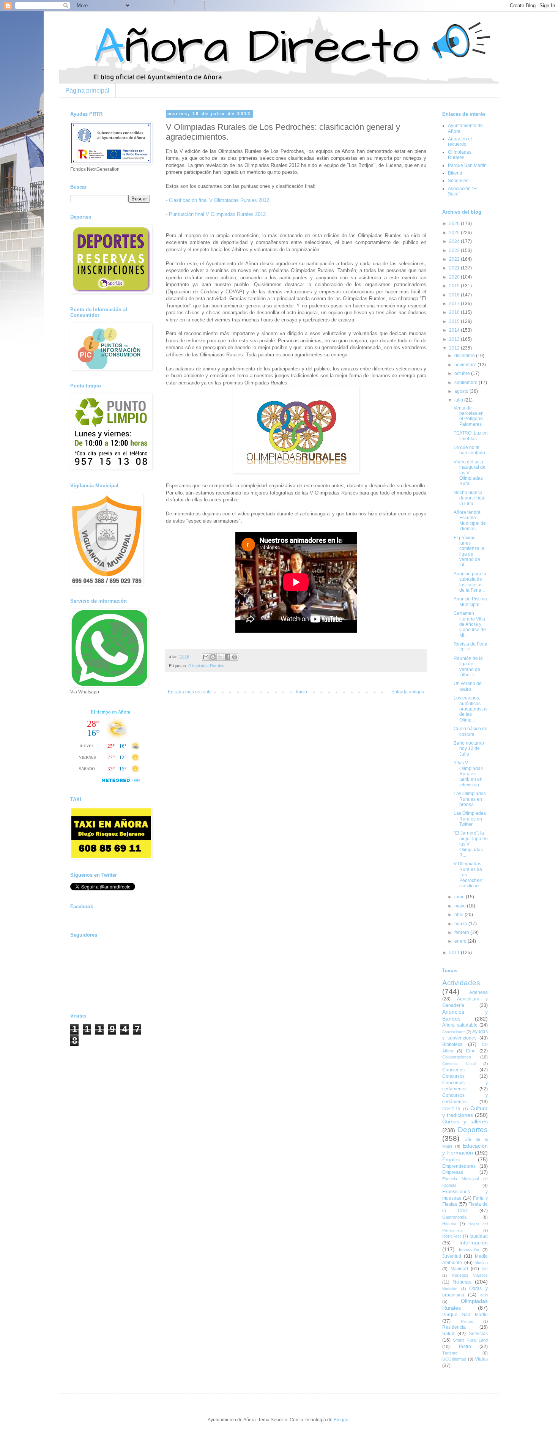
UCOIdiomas (454, 1359)
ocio (484, 1295)
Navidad (459, 1268)
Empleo (451, 1159)
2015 (455, 321)
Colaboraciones (456, 1057)
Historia (449, 1223)
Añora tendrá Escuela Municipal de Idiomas (470, 520)
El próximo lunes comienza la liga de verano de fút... (469, 551)
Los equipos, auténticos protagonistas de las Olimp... (470, 709)
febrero (462, 932)
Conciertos (453, 1070)
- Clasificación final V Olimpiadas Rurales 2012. (218, 200)
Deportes (473, 1130)
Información (473, 1243)
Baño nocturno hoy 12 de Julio (469, 748)
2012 (455, 348)
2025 (455, 232)
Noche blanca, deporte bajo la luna (469, 498)
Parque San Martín (467, 165)
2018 (455, 295)
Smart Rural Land (470, 1340)
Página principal (87, 90)
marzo (461, 923)
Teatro (464, 1346)
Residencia (454, 1327)
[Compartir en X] (220, 657)
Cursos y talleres (465, 1121)
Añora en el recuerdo (460, 141)
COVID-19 (451, 1109)
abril (459, 914)
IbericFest (451, 1236)
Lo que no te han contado (469, 450)
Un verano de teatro (468, 686)
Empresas (452, 1172)
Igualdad (479, 1236)
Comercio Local (459, 1064)
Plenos (467, 1321)
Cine (471, 1051)
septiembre (466, 382)
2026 (455, 223)
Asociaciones (453, 1032)
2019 (455, 285)
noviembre (466, 364)
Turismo (449, 1353)
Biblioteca (452, 1044)
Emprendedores (459, 1166)
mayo (460, 906)
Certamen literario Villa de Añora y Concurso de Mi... (470, 624)
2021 (455, 268)
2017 (455, 303)
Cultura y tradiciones (465, 1111)
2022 (455, 259)
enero (461, 941)
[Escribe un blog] (213, 657)
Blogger (342, 1419)
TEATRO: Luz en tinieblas (471, 435)
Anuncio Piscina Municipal (470, 601)
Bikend (455, 173)
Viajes (481, 1359)
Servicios (478, 1333)
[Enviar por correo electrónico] (206, 657)
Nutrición (449, 1289)
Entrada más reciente (190, 692)
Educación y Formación (465, 1149)
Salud (448, 1333)
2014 (455, 330)
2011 (455, 952)
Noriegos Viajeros (470, 1275)
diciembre (465, 355)
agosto (462, 391)
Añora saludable (460, 1025)
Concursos (453, 1076)
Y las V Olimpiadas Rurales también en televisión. (468, 774)
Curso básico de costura (470, 731)
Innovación (469, 1249)
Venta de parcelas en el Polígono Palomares (469, 416)
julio (459, 400)
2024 (455, 241)
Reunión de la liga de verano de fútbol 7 (468, 666)
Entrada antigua (407, 692)
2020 (455, 277)
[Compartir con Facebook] (227, 657)
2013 (455, 339)
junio (460, 896)
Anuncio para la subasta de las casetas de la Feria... (470, 582)
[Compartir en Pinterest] (234, 657)
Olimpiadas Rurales (206, 665)
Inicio (301, 692)
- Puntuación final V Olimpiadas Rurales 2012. (216, 214)
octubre (462, 373)
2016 (455, 312)
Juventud (451, 1256)
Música (481, 1262)
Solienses (458, 180)
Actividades (461, 983)
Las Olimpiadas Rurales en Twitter (470, 819)
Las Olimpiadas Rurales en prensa (470, 799)
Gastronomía (454, 1217)
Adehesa (478, 992)
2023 (455, 250)
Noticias (461, 1282)
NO (485, 1269)
